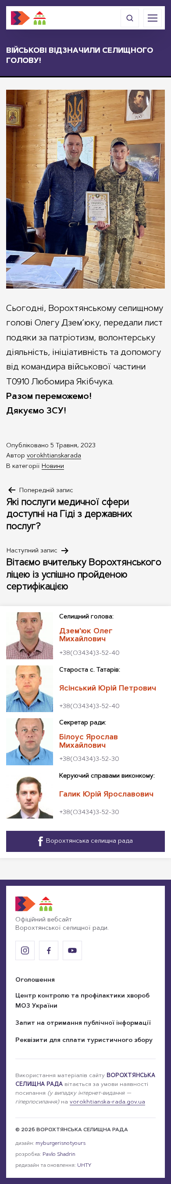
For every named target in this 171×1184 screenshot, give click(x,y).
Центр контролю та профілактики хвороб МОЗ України (82, 1001)
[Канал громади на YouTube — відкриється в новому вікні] (72, 950)
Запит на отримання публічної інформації (83, 1023)
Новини (53, 467)
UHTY (84, 1165)
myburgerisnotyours (61, 1143)
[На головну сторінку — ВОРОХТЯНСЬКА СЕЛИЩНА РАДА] (28, 18)
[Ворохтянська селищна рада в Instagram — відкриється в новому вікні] (25, 950)
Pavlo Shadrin (59, 1154)
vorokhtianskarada (54, 456)
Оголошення (35, 980)
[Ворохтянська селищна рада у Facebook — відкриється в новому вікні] (48, 950)
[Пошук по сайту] (130, 18)
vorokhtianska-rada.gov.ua (107, 1102)
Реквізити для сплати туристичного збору (84, 1041)
